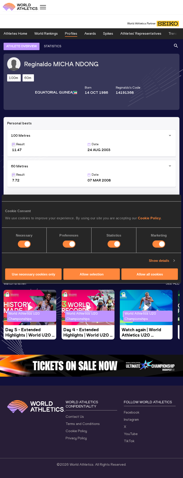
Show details (159, 260)
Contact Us (75, 416)
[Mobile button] (42, 7)
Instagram (131, 419)
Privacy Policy (76, 438)
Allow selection (92, 274)
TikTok (129, 441)
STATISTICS (52, 46)
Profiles (71, 33)
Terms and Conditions (83, 424)
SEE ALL (172, 283)
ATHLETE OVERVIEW (21, 46)
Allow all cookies (150, 274)
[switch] (69, 244)
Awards (90, 33)
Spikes (108, 33)
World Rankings (46, 33)
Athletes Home (15, 33)
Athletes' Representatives (140, 33)
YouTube (131, 434)
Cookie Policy (149, 218)
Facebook (131, 412)
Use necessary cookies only (33, 274)
